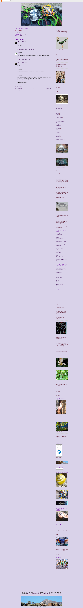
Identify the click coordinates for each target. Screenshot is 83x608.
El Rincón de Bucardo (59, 248)
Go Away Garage (59, 277)
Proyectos (57, 135)
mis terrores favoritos (59, 258)
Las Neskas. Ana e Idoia (60, 242)
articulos (57, 113)
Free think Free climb (59, 260)
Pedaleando (58, 133)
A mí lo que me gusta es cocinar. (61, 278)
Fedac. (57, 281)
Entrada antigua (48, 88)
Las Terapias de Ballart (60, 246)
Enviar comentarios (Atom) (23, 90)
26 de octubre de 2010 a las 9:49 (25, 59)
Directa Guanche (18, 30)
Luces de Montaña (59, 234)
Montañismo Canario (59, 238)
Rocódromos (58, 136)
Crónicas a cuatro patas (60, 121)
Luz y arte (57, 280)
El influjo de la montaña (60, 124)
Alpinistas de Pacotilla (59, 235)
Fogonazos (58, 285)
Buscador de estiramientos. (60, 268)
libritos (57, 129)
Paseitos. (57, 132)
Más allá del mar (58, 131)
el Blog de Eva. (58, 255)
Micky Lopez (58, 233)
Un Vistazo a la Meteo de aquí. (61, 269)
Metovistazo (58, 266)
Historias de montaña (20, 41)
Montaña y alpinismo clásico (61, 241)
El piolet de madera (59, 245)
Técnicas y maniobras (59, 139)
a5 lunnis (57, 253)
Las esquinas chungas (59, 251)
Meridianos (58, 283)
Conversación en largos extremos (61, 118)
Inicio (34, 88)
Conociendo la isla (59, 117)
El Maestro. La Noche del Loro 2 (61, 259)
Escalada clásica (21, 35)
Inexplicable (58, 128)
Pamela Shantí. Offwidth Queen (61, 244)
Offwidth (57, 237)
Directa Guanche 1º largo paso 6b (20, 32)
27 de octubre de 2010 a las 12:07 (25, 66)
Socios (57, 138)
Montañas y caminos (59, 240)
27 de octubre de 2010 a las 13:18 (25, 72)
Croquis (57, 122)
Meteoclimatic (58, 270)
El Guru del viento (59, 272)
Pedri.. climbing (58, 252)
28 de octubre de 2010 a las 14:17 (25, 83)
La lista (57, 249)
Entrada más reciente (18, 88)
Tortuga (18, 52)
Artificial (57, 114)
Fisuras (57, 126)
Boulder (57, 116)
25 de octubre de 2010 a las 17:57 (25, 49)
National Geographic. (59, 284)
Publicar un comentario (18, 86)
